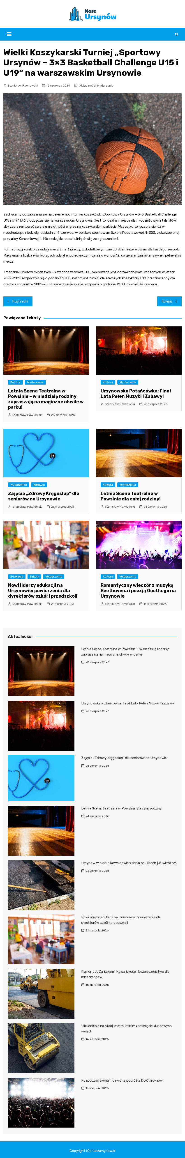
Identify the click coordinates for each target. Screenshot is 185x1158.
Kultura (15, 382)
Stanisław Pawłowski (23, 85)
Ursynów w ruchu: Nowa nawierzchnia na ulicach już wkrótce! (128, 863)
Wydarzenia (105, 85)
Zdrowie (39, 484)
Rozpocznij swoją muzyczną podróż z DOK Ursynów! (122, 1080)
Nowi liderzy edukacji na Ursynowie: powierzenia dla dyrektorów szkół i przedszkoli (42, 590)
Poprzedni (20, 301)
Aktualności (87, 85)
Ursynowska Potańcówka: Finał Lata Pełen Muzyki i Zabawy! (136, 393)
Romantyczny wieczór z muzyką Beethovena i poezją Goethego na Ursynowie (138, 590)
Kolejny (167, 301)
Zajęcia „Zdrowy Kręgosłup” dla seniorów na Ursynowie (43, 496)
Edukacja (16, 576)
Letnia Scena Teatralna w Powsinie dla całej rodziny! (131, 496)
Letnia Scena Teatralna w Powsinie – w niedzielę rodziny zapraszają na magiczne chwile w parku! (46, 399)
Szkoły (34, 576)
